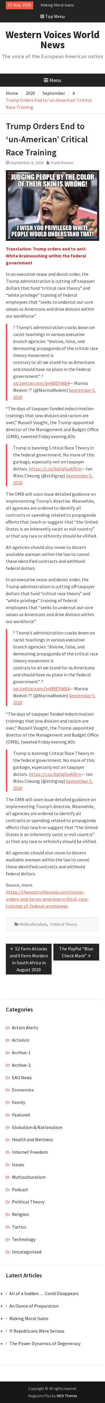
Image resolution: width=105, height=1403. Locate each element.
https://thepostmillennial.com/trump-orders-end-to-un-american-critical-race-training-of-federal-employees (47, 899)
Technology (24, 1239)
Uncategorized (26, 1252)
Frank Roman (62, 162)
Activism (20, 1040)
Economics (23, 1090)
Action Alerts (25, 1027)
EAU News (22, 1077)
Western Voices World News (53, 39)
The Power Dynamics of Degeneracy (44, 1343)
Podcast (20, 1189)
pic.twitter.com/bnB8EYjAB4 (41, 383)
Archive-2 (21, 1065)
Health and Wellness (32, 1139)
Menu (55, 80)
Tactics (19, 1227)
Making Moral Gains (57, 5)
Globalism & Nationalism (37, 1127)
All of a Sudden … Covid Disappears (44, 1293)
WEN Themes (67, 1395)
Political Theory (63, 924)
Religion (20, 1214)
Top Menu (55, 16)
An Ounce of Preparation (34, 1306)
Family (18, 1102)
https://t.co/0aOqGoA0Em (55, 469)
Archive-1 (21, 1052)
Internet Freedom (30, 1152)
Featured (21, 1115)
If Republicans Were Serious (36, 1331)
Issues (18, 1164)
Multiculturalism (33, 924)
